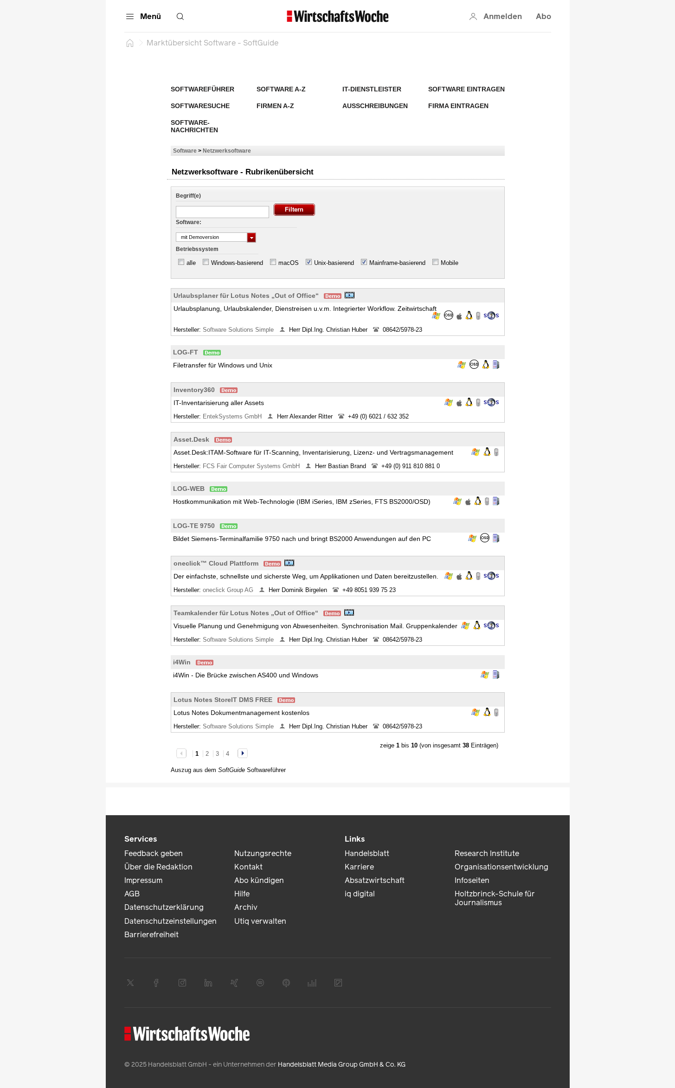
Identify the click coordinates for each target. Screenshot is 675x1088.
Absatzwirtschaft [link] (375, 880)
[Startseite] (129, 42)
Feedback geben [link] (153, 853)
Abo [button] (543, 16)
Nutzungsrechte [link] (262, 853)
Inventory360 (194, 389)
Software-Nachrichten (194, 126)
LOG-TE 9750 (194, 525)
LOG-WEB (189, 488)
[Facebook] (156, 982)
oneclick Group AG (229, 589)
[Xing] (234, 982)
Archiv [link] (245, 907)
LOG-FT (185, 352)
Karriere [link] (359, 867)
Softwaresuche (200, 105)
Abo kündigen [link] (259, 880)
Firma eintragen (458, 105)
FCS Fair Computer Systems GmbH (252, 466)
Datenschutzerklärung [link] (164, 907)
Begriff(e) (188, 196)
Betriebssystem (197, 249)
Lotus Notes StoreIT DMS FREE (223, 699)
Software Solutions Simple (239, 329)
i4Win (182, 662)
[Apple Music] (286, 982)
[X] (130, 982)
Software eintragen (466, 89)
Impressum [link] (143, 880)
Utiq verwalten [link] (260, 921)
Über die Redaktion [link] (158, 867)
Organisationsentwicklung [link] (501, 867)
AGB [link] (132, 893)
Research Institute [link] (487, 853)
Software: (188, 222)
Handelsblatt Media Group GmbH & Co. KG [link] (341, 1064)
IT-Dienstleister (371, 89)
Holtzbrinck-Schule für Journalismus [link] (495, 898)
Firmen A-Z (275, 105)
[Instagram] (182, 982)
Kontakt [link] (248, 867)
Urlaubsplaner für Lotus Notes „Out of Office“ (246, 295)
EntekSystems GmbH (233, 416)
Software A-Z (281, 89)
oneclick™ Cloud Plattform (216, 563)
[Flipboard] (338, 982)
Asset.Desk (191, 439)
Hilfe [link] (242, 893)
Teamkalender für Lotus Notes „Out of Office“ (246, 613)
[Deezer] (312, 982)
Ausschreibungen (375, 105)
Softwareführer (202, 89)
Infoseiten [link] (472, 880)
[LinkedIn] (208, 982)
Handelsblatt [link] (367, 853)
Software (185, 151)
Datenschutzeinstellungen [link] (170, 921)
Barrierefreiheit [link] (151, 934)
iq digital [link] (360, 893)
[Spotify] (260, 982)
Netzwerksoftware (227, 151)
